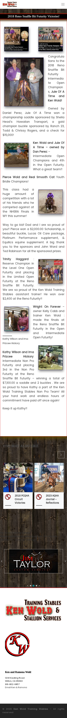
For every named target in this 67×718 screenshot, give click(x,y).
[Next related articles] (61, 454)
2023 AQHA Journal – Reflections (52, 499)
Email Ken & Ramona (16, 687)
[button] (27, 585)
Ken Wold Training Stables (31, 708)
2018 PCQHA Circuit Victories (22, 499)
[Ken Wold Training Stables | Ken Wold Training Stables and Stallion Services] (9, 4)
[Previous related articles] (53, 454)
